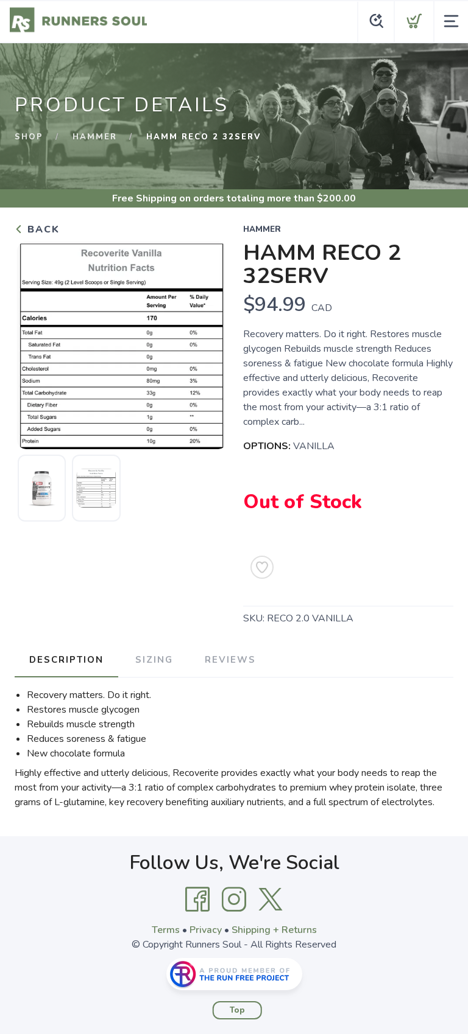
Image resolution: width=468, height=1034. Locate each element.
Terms (166, 930)
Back (42, 229)
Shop (29, 136)
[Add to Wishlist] (262, 567)
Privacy (206, 930)
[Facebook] (197, 899)
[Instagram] (234, 899)
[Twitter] (270, 899)
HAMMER (95, 136)
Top (237, 1010)
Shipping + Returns (274, 930)
